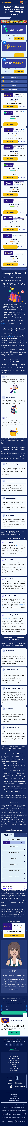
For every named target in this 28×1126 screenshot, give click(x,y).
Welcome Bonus (14, 1068)
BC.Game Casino (14, 168)
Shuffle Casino (14, 151)
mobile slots (11, 336)
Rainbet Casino (14, 204)
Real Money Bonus (14, 1056)
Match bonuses (6, 618)
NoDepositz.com (12, 1092)
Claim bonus (19, 55)
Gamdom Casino (14, 116)
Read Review (8, 55)
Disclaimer (14, 1096)
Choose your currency (14, 839)
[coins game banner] (14, 21)
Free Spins (14, 1066)
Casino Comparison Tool (14, 1062)
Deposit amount (14, 846)
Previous (1, 930)
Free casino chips (20, 567)
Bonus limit (14, 858)
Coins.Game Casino (14, 134)
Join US (14, 1013)
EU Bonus (14, 1064)
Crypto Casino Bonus (14, 1060)
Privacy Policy (14, 1094)
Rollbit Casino (14, 256)
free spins (17, 545)
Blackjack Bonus (14, 1070)
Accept (14, 1033)
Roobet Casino (14, 99)
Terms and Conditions (14, 1098)
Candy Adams (14, 972)
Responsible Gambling (14, 1100)
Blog (11, 1075)
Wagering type (14, 864)
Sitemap (10, 1083)
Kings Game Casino (14, 222)
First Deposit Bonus (14, 1058)
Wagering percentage (14, 870)
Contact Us (9, 1077)
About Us (10, 1080)
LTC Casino (14, 239)
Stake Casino (14, 187)
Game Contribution (14, 876)
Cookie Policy (15, 1026)
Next (26, 930)
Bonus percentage (14, 852)
